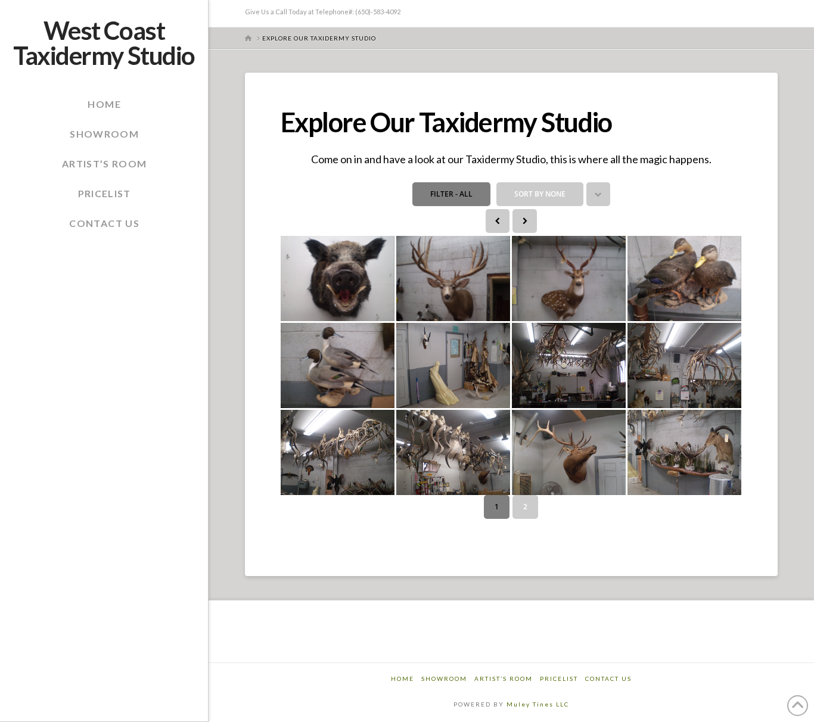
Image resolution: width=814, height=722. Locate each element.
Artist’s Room (503, 678)
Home (402, 678)
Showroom (444, 678)
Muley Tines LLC (538, 704)
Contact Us (608, 678)
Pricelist (559, 678)
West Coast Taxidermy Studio (103, 43)
